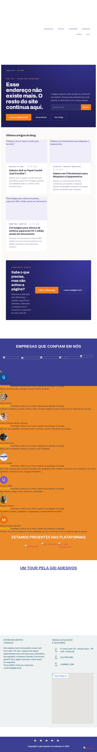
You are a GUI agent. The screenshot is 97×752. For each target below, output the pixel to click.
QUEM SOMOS (86, 29)
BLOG (88, 34)
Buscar (86, 107)
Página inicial (10, 70)
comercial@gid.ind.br (73, 290)
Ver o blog (59, 117)
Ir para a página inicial (18, 117)
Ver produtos (41, 117)
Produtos (61, 29)
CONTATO (79, 34)
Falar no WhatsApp (46, 290)
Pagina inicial (48, 29)
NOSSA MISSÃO (73, 29)
